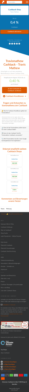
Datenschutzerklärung (7, 260)
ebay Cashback (5, 353)
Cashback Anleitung (6, 227)
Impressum (4, 269)
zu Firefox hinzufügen (9, 366)
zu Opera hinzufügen (9, 369)
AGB (2, 257)
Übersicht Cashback (6, 245)
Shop (10, 214)
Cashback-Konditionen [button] (15, 96)
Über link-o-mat (5, 278)
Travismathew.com (17, 214)
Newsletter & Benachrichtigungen (10, 263)
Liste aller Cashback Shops (8, 290)
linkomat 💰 (4, 214)
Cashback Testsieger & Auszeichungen (12, 284)
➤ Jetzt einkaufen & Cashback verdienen (14, 89)
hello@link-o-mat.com (9, 305)
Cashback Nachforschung (8, 251)
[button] (3, 376)
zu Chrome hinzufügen (10, 362)
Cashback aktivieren (14, 31)
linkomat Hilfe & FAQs (7, 224)
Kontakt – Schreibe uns (7, 266)
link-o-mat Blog (5, 287)
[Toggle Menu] (27, 2)
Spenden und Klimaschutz (8, 275)
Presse (3, 281)
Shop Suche (4, 233)
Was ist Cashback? (6, 230)
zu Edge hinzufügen (9, 364)
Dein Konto (4, 242)
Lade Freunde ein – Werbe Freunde (11, 236)
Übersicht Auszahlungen (8, 248)
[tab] (14, 96)
